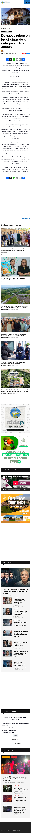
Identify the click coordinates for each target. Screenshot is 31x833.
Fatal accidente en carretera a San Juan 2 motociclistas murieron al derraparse (15, 779)
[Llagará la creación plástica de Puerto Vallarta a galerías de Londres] (15, 266)
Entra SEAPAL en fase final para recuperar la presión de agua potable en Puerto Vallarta (15, 390)
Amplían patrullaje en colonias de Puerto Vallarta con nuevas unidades (13, 363)
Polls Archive (17, 743)
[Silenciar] (25, 489)
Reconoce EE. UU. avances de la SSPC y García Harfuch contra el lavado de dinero (21, 634)
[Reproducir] (3, 489)
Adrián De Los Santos (9, 782)
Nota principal (6, 756)
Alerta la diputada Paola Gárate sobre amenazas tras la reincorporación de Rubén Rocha (21, 612)
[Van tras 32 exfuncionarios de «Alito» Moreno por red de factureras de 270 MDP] (7, 622)
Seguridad (13, 756)
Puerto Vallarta (8, 27)
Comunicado (5, 254)
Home (2, 27)
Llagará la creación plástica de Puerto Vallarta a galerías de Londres (13, 279)
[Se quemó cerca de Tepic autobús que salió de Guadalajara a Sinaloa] (7, 798)
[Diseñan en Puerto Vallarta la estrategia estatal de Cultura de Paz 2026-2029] (15, 322)
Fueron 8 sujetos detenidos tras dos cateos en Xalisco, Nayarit (21, 788)
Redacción (6, 595)
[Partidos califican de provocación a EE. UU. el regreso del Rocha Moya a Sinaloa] (15, 577)
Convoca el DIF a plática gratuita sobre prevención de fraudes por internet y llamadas (13, 250)
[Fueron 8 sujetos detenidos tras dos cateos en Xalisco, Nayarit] (7, 788)
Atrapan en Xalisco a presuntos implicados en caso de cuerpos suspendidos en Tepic (20, 810)
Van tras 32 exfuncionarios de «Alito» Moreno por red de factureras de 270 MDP (20, 623)
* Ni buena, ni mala (8, 732)
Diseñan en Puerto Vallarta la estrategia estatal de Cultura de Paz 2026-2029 (13, 335)
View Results (15, 739)
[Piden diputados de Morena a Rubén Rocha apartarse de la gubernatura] (7, 600)
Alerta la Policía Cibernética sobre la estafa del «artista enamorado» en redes (20, 665)
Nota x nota (5, 569)
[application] (15, 483)
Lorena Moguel (8, 51)
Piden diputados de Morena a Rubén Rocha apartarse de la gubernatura (20, 601)
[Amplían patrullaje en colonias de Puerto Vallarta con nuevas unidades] (15, 350)
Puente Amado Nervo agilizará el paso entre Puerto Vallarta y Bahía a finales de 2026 (14, 307)
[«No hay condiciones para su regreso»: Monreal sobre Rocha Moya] (7, 643)
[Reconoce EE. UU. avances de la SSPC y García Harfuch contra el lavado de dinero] (7, 633)
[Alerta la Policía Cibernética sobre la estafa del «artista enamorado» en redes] (7, 663)
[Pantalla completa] (28, 489)
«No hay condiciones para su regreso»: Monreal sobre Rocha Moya (21, 644)
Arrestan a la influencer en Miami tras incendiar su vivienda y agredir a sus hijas (21, 654)
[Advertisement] (15, 198)
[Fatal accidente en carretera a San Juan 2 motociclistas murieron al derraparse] (15, 765)
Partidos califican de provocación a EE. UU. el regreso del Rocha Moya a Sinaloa (15, 591)
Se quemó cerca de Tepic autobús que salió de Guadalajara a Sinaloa (20, 798)
